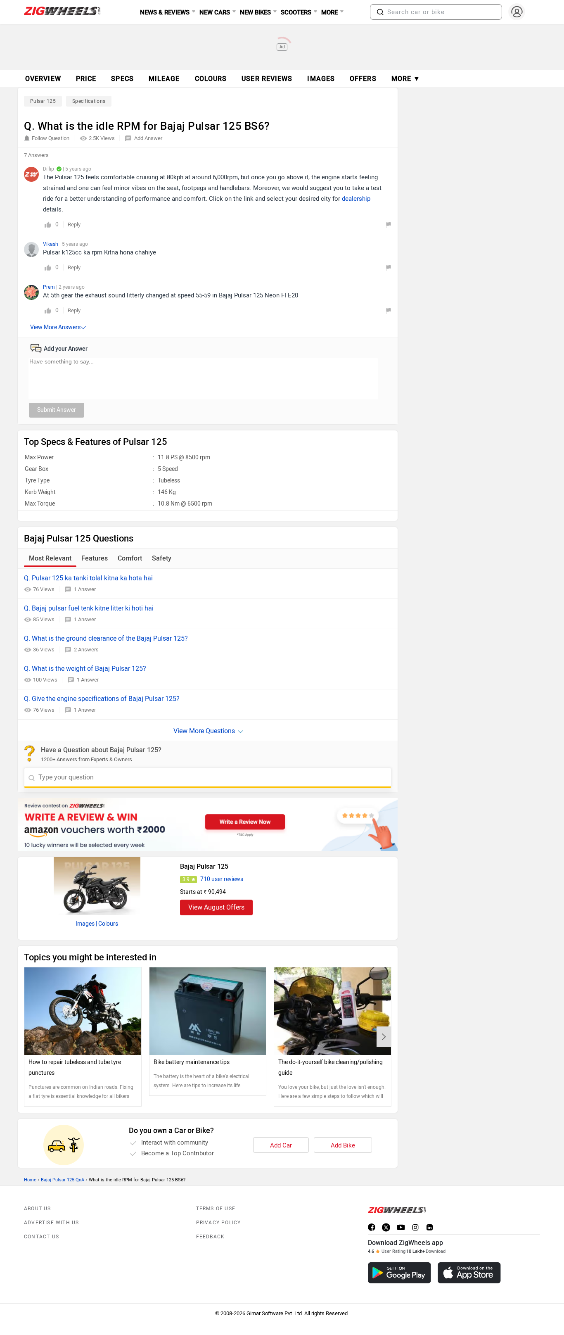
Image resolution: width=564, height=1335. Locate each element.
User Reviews (267, 79)
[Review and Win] (208, 824)
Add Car (281, 1145)
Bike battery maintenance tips (192, 1062)
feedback (210, 1237)
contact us (41, 1237)
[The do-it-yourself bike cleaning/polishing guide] (332, 1011)
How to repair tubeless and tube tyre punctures (74, 1067)
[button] (380, 12)
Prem (49, 287)
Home (30, 1180)
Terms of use (215, 1208)
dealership (356, 198)
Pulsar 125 (43, 101)
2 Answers (86, 649)
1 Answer (85, 589)
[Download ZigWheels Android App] (399, 1272)
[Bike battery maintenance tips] (207, 1011)
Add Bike (343, 1145)
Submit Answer (56, 409)
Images (85, 923)
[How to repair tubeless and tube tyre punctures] (82, 1011)
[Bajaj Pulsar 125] (97, 886)
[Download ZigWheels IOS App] (469, 1272)
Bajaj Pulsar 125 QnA (62, 1180)
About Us (37, 1208)
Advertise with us (51, 1223)
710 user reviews (221, 879)
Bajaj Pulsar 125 (204, 866)
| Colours (107, 923)
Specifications (88, 101)
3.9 (186, 879)
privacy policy (218, 1223)
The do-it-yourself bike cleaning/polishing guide (330, 1067)
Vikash (51, 244)
